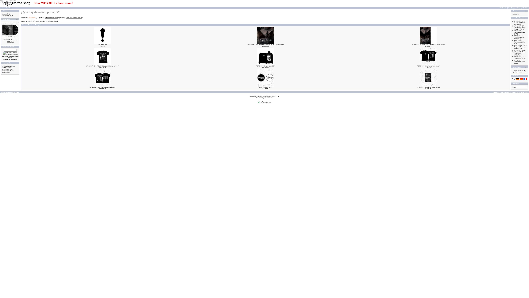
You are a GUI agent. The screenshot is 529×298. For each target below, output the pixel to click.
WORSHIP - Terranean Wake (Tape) (428, 87)
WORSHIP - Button (265, 87)
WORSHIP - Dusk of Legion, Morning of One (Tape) (428, 44)
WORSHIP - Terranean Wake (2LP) (10, 40)
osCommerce (268, 98)
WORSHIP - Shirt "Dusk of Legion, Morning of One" (102, 66)
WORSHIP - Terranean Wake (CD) (519, 42)
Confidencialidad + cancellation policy (8, 68)
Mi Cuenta (503, 8)
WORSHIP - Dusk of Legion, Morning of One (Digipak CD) (265, 44)
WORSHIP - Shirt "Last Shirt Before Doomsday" (520, 22)
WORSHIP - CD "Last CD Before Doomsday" (519, 37)
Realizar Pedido (522, 8)
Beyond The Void (7, 15)
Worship (4, 14)
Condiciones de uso (8, 70)
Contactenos (6, 72)
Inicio (3, 8)
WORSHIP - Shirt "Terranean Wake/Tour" (102, 87)
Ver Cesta (511, 8)
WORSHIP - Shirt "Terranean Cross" (428, 66)
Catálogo (9, 8)
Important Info (102, 44)
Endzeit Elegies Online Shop (270, 96)
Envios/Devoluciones (8, 66)
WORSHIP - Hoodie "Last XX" (265, 66)
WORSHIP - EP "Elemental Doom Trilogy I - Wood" (519, 27)
